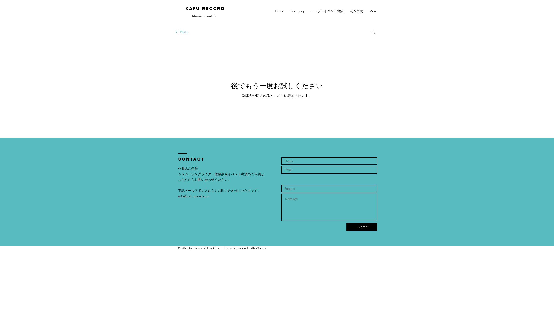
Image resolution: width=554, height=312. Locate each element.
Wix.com (262, 248)
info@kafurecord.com (194, 196)
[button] (373, 32)
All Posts (181, 32)
